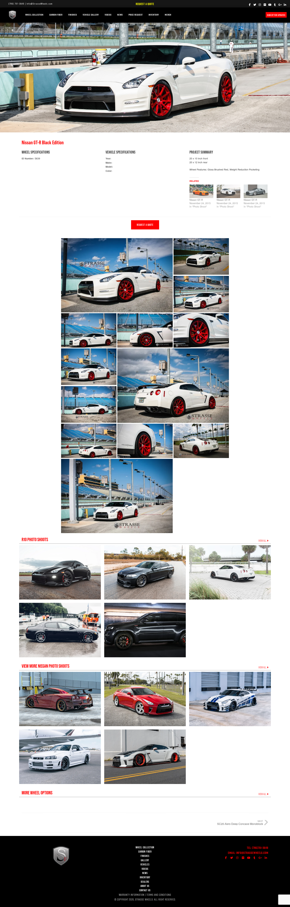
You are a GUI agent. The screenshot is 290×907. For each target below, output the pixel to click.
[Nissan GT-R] (201, 191)
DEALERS (145, 881)
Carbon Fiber (55, 14)
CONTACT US (145, 890)
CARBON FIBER (145, 851)
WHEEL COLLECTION (34, 14)
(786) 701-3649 (16, 3)
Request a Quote (145, 4)
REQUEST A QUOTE (145, 224)
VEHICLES (145, 864)
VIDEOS (108, 14)
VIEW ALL (262, 540)
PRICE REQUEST (136, 14)
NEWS (120, 14)
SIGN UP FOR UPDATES (276, 15)
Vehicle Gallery (91, 14)
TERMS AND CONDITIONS (159, 894)
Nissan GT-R (196, 199)
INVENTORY (154, 14)
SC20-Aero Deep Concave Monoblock (240, 824)
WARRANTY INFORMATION (131, 894)
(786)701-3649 (260, 848)
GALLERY (145, 860)
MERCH (168, 14)
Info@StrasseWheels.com (40, 3)
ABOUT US (144, 885)
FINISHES (72, 14)
